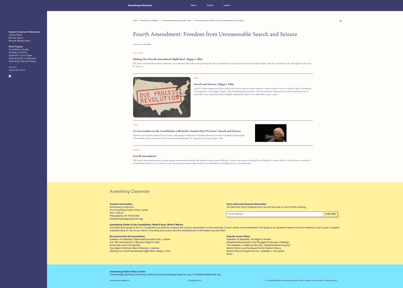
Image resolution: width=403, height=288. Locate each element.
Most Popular (16, 47)
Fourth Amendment (144, 156)
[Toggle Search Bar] (271, 5)
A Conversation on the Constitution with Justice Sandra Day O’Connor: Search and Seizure (187, 131)
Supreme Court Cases (20, 55)
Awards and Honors (17, 70)
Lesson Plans (15, 35)
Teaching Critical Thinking (22, 61)
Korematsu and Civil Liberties (125, 245)
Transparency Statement (119, 281)
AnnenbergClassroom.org (177, 275)
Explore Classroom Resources (24, 32)
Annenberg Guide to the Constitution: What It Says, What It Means (146, 225)
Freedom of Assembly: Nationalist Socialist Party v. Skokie (140, 239)
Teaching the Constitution (22, 58)
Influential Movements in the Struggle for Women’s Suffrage (258, 242)
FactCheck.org (155, 275)
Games (210, 5)
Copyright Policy (194, 281)
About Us (12, 67)
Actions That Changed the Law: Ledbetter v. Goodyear (255, 251)
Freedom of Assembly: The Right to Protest (249, 239)
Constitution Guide (19, 50)
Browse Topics (16, 38)
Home (135, 20)
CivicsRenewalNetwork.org (206, 275)
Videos (193, 5)
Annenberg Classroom (140, 6)
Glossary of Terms (18, 53)
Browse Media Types (19, 41)
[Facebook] (10, 76)
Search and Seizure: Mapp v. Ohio (214, 84)
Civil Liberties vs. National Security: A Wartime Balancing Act (258, 245)
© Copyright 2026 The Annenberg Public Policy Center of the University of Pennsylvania (301, 281)
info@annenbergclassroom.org (126, 219)
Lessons (227, 5)
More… (230, 254)
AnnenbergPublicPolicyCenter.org (128, 275)
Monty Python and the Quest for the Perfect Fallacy (254, 248)
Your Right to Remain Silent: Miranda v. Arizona (134, 248)
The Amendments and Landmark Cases (176, 20)
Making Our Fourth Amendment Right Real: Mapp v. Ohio (168, 59)
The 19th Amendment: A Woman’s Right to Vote (134, 242)
